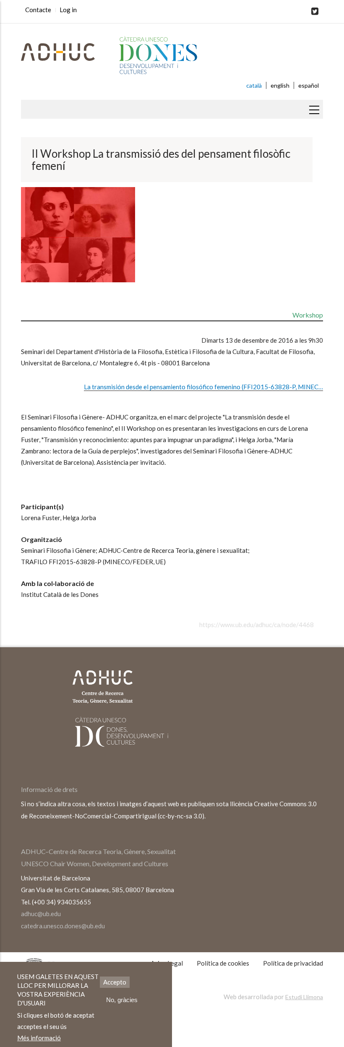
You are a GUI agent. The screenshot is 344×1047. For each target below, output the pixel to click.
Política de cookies (223, 963)
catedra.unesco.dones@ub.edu (63, 926)
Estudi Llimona (304, 996)
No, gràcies (122, 999)
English (280, 85)
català (254, 85)
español (308, 85)
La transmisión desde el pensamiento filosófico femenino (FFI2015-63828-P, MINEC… (203, 387)
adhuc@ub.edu (41, 913)
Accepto (114, 982)
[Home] (172, 56)
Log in (68, 9)
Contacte (38, 9)
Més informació (39, 1038)
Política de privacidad (293, 963)
